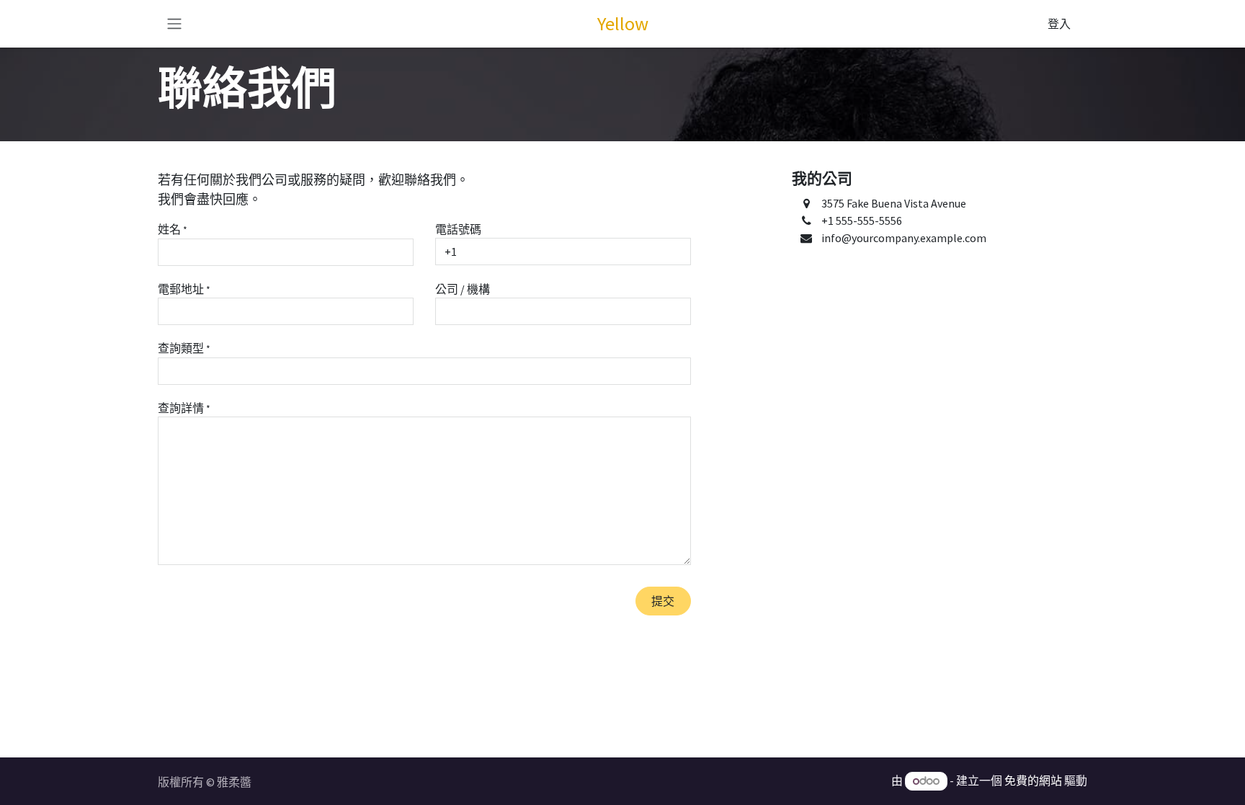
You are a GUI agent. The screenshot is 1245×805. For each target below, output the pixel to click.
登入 (1059, 24)
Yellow (622, 23)
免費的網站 (1033, 780)
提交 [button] (662, 601)
